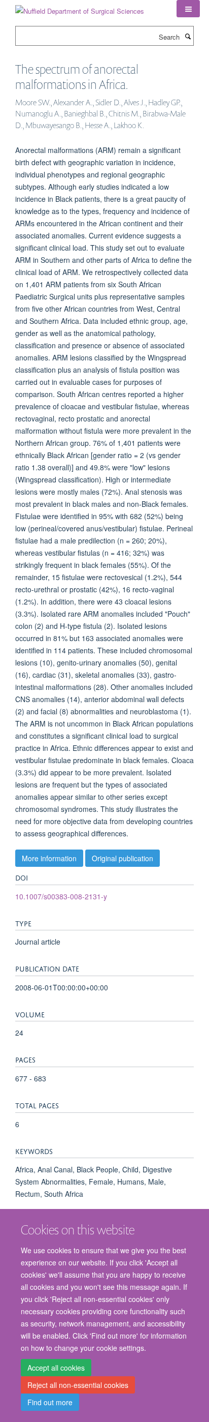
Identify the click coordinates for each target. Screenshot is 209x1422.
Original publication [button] (122, 858)
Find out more (50, 1402)
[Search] (187, 36)
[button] (188, 8)
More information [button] (49, 858)
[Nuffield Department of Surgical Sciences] (79, 7)
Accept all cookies (56, 1368)
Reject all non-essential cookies (77, 1385)
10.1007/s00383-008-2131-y (61, 896)
